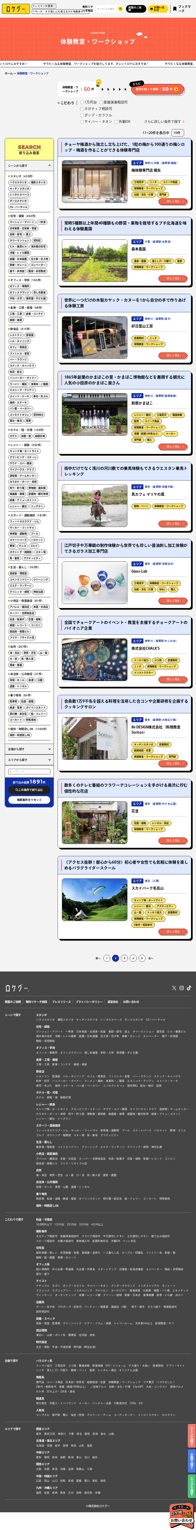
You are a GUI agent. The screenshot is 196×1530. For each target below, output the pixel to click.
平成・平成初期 (61, 1347)
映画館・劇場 (17, 494)
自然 (38, 1170)
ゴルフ (34, 546)
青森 (49, 1445)
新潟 (70, 1457)
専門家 (162, 194)
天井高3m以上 (144, 1323)
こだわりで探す (14, 1219)
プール (34, 533)
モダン (56, 1285)
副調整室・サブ (164, 1323)
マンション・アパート (22, 222)
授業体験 (97, 1365)
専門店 (40, 1382)
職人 (149, 440)
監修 (179, 261)
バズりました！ (166, 1382)
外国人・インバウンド (62, 1403)
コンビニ (36, 625)
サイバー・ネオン (98, 1285)
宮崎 (79, 1492)
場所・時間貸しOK (20, 735)
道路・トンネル (18, 686)
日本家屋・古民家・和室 (23, 228)
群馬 (87, 1434)
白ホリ (179, 1295)
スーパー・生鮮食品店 (22, 613)
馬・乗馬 (15, 558)
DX (140, 1403)
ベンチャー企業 (101, 1403)
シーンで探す (13, 1015)
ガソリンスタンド (36, 707)
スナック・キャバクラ (22, 365)
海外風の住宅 (38, 246)
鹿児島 (88, 1492)
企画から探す (16, 749)
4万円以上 (97, 1224)
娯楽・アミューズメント (23, 500)
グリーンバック (72, 1323)
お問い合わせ (131, 1001)
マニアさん (42, 1415)
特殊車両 (31, 720)
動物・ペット (141, 506)
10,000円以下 (44, 1224)
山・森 (137, 912)
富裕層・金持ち (91, 1252)
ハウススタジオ (18, 182)
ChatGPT (138, 1386)
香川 (87, 1481)
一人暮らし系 (111, 1252)
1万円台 (59, 1224)
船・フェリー (38, 714)
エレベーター (38, 265)
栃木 (103, 1434)
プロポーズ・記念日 (70, 1307)
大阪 (38, 1469)
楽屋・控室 (42, 1323)
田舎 (92, 1335)
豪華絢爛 (148, 1295)
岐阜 (54, 1457)
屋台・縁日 (16, 420)
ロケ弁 (40, 1391)
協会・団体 (77, 1415)
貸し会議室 (39, 292)
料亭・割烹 (16, 372)
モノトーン (168, 1285)
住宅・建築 (42, 1026)
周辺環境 (41, 1330)
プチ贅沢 (148, 1382)
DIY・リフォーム (116, 1365)
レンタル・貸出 (160, 823)
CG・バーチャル (19, 207)
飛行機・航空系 (18, 714)
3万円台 (84, 1224)
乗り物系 (41, 1194)
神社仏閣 (38, 592)
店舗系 (40, 1302)
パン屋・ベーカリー (21, 408)
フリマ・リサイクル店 (22, 637)
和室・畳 (170, 1252)
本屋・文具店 (40, 607)
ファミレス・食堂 (19, 353)
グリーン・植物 (112, 1295)
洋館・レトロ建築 (19, 252)
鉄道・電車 (16, 707)
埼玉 (79, 1434)
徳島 (103, 1481)
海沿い (40, 1335)
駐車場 (13, 701)
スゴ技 (158, 660)
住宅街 (83, 1335)
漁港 (30, 680)
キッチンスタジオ (143, 744)
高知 (95, 1481)
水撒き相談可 (66, 1241)
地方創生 (41, 1403)
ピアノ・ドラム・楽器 (97, 1323)
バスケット (37, 540)
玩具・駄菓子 (17, 619)
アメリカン (101, 1290)
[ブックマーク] (121, 166)
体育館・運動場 (18, 533)
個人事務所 (42, 1269)
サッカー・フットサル (22, 527)
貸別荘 (37, 240)
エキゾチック (181, 1290)
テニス (22, 546)
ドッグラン (37, 506)
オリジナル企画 (128, 1370)
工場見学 (139, 182)
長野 (62, 1457)
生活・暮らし (44, 1142)
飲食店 (40, 1071)
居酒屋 (29, 335)
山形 (81, 1445)
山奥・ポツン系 (56, 1335)
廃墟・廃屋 (16, 320)
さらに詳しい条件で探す (162, 121)
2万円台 (71, 1224)
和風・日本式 (133, 1295)
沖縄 (97, 1492)
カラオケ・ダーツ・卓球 (23, 481)
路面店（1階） (120, 1307)
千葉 (71, 1434)
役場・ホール (17, 680)
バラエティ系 (44, 1360)
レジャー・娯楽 (45, 1104)
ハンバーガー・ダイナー (23, 378)
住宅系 (40, 1247)
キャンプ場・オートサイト (148, 900)
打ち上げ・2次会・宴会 (61, 1391)
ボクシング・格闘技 (21, 552)
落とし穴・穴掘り (161, 261)
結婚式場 (40, 436)
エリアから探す (17, 760)
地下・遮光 (138, 1307)
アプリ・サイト (175, 1365)
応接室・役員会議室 (131, 1269)
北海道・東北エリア (48, 1440)
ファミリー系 (154, 1252)
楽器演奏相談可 (69, 1236)
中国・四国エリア (47, 1476)
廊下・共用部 (17, 271)
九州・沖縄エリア (47, 1487)
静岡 (46, 1457)
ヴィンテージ (44, 1295)
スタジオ (41, 1015)
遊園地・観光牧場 (38, 494)
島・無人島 (27, 659)
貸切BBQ (38, 414)
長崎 (54, 1492)
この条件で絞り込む (30, 789)
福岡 (38, 1492)
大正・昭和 (42, 1347)
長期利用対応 (100, 1241)
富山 (79, 1457)
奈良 (54, 1469)
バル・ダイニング (19, 341)
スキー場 (41, 552)
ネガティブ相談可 (47, 1236)
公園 (40, 680)
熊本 (62, 1492)
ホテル (13, 436)
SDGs (162, 589)
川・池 (13, 659)
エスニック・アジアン (22, 390)
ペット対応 (129, 1241)
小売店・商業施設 (47, 1153)
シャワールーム (123, 1323)
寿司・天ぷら (40, 396)
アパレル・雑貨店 (19, 607)
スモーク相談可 (45, 1241)
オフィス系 (42, 1264)
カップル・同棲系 (132, 1252)
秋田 (73, 1445)
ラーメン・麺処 (18, 384)
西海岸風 (135, 1290)
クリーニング (40, 579)
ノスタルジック (83, 1290)
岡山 (46, 1481)
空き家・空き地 (39, 259)
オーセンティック (65, 1295)
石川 (87, 1457)
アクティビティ (165, 906)
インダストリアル (148, 1285)
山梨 (111, 1434)
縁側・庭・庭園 (45, 1257)
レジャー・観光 (142, 415)
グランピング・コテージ (23, 457)
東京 (38, 1434)
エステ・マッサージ (21, 585)
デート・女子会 (45, 1307)
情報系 (40, 1377)
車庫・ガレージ (18, 265)
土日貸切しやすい (138, 1236)
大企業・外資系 (85, 1269)
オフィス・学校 (45, 1048)
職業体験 (177, 415)
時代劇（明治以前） (86, 1347)
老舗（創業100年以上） (147, 433)
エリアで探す (13, 1429)
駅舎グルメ (177, 1386)
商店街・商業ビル (19, 631)
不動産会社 (120, 1403)
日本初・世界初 (74, 1382)
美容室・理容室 (18, 573)
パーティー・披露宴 (96, 1307)
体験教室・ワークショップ (148, 188)
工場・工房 (16, 314)
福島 (89, 1445)
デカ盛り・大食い (139, 1365)
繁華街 (72, 1335)
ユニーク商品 (170, 182)
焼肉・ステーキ (18, 402)
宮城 (65, 1445)
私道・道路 (27, 701)
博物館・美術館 (36, 488)
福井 (95, 1457)
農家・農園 (140, 261)
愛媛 (79, 1481)
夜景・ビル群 (165, 1295)
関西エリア (42, 1464)
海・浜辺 (15, 653)
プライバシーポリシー (89, 1001)
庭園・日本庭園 (18, 259)
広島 (38, 1481)
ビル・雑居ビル (18, 246)
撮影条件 (41, 1231)
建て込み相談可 (160, 1236)
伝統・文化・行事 (143, 194)
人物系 (40, 1410)
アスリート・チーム (99, 1415)
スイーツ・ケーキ (19, 396)
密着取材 (139, 338)
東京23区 (49, 1434)
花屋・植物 (140, 823)
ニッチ (153, 182)
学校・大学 (16, 298)
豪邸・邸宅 (16, 234)
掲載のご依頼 (135, 8)
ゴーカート (16, 720)
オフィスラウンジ (19, 292)
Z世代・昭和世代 (143, 925)
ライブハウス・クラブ (22, 469)
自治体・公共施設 (47, 1182)
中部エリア (42, 1452)
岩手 (57, 1445)
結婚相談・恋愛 (142, 750)
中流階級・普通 (69, 1252)
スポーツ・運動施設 (48, 1125)
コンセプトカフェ (19, 414)
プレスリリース (61, 1001)
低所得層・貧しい (47, 1252)
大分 (70, 1492)
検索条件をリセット (29, 800)
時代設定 (41, 1342)
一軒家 (42, 222)
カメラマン (168, 1415)
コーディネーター (124, 1415)
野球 (12, 546)
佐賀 (46, 1492)
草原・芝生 (30, 653)
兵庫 (62, 1469)
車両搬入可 (83, 1241)
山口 (54, 1481)
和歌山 (80, 1469)
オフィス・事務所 (19, 286)
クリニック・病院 (19, 592)
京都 (46, 1469)
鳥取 (62, 1481)
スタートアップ (107, 1269)
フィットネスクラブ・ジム (24, 521)
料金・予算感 (44, 1219)
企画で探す (11, 1360)
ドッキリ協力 (141, 660)
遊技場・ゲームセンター (23, 476)
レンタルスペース (19, 194)
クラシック (42, 1290)
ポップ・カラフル (73, 1285)
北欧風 (147, 1290)
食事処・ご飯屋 (39, 384)
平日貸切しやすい (114, 1236)
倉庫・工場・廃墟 (47, 1059)
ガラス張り (154, 1307)
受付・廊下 (42, 1274)
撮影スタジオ (38, 182)
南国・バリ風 (162, 1290)
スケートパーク (18, 540)
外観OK (115, 1241)
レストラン (16, 335)
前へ (98, 958)
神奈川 (62, 1434)
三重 (89, 1469)
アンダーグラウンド (123, 1285)
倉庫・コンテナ (34, 314)
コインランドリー (19, 579)
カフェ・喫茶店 (18, 347)
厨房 (28, 420)
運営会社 (113, 1001)
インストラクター (143, 672)
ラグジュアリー (61, 1290)
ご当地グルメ (98, 1386)
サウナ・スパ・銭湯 (21, 463)
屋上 (28, 234)
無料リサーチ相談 (87, 9)
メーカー (170, 433)
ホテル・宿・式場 (47, 1092)
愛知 (38, 1457)
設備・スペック (45, 1318)
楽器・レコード (18, 625)
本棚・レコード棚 (89, 1295)
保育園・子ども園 (36, 298)
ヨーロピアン (119, 1290)
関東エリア (42, 1429)
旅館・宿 (26, 436)
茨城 (95, 1434)
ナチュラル (42, 1285)
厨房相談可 (42, 1311)
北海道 (40, 1445)
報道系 (40, 1398)
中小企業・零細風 (63, 1269)
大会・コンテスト (157, 1386)
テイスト (41, 1280)
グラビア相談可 (91, 1236)
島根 (70, 1481)
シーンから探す (17, 165)
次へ (150, 958)
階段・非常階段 (36, 271)
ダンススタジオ (18, 201)
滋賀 (70, 1469)
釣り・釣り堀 (17, 488)
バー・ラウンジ (18, 359)
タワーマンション (19, 240)
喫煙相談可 (170, 1307)
